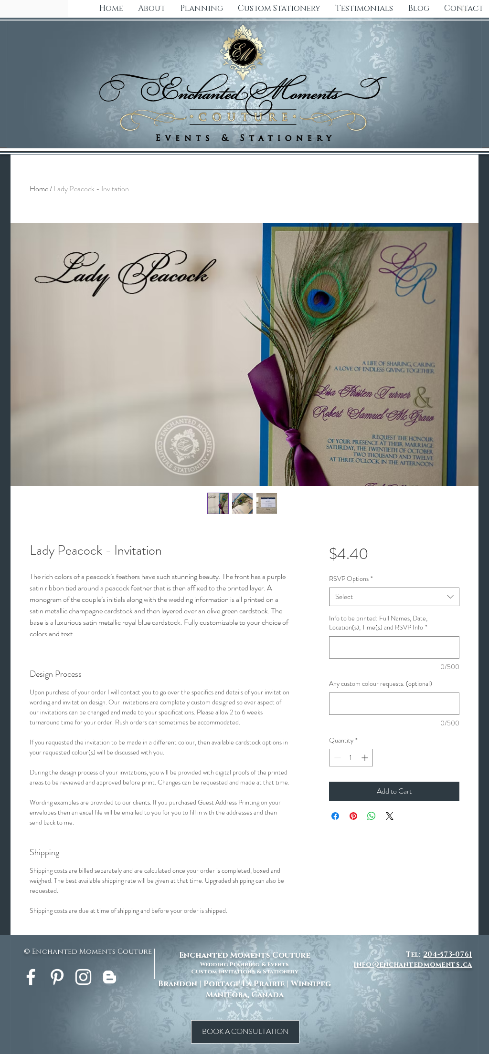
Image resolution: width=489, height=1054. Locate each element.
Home (39, 188)
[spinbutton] (351, 757)
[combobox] (394, 597)
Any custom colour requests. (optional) (380, 683)
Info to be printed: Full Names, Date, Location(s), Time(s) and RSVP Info (378, 623)
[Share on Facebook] (335, 816)
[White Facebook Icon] (31, 977)
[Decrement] (336, 757)
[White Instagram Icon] (83, 977)
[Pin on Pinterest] (353, 816)
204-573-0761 (448, 954)
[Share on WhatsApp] (371, 816)
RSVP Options (351, 578)
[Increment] (366, 757)
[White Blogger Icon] (109, 977)
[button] (279, 8)
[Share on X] (389, 816)
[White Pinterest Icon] (57, 977)
